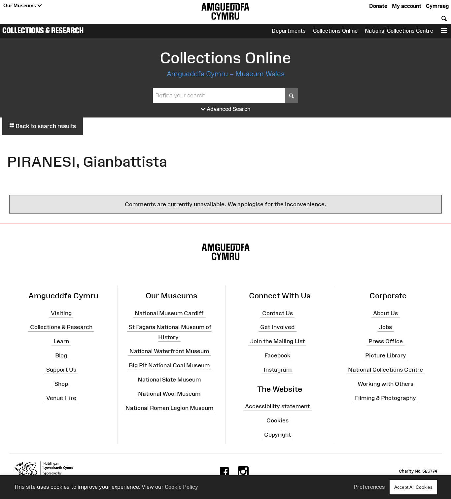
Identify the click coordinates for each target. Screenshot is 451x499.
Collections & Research (43, 30)
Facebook (277, 355)
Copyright (277, 434)
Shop (61, 384)
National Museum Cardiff (169, 313)
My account (406, 6)
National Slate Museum (169, 379)
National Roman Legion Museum (169, 408)
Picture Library (385, 355)
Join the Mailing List (277, 341)
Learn (61, 341)
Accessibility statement (277, 406)
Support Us (61, 369)
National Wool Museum (169, 393)
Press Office (385, 341)
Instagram (277, 369)
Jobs (385, 327)
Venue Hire (61, 397)
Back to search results (45, 126)
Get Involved (277, 327)
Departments (289, 31)
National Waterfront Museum (169, 351)
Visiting (61, 313)
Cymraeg (437, 6)
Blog (61, 355)
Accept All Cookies (413, 487)
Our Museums (20, 5)
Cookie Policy (181, 487)
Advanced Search (228, 109)
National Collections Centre (399, 31)
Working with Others (385, 384)
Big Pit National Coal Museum (169, 365)
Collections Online (335, 31)
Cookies (277, 420)
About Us (385, 313)
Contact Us (277, 313)
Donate (378, 6)
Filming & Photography (385, 397)
